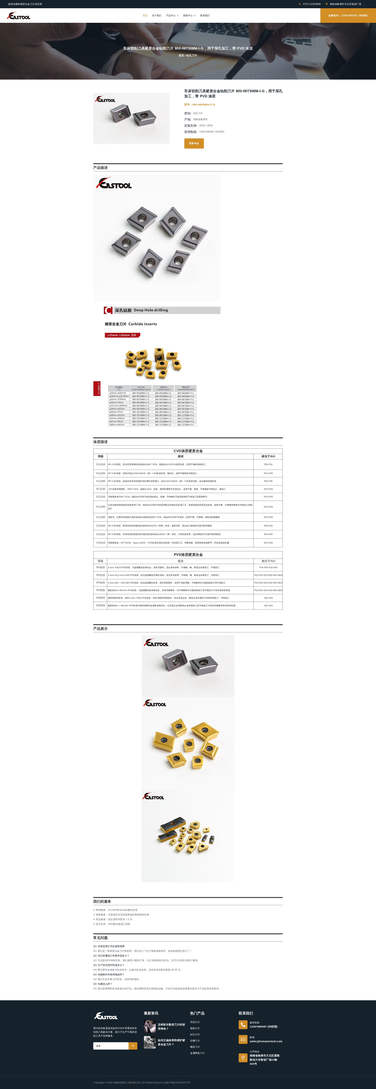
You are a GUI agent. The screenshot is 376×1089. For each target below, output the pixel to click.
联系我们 (205, 15)
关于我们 (157, 15)
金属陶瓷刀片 (197, 1053)
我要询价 (194, 143)
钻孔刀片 (191, 55)
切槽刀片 (195, 1040)
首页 (145, 15)
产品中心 (171, 15)
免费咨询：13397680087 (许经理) (348, 15)
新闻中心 (188, 15)
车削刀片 (195, 1022)
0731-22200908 (312, 4)
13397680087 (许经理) (264, 1026)
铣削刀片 (195, 1028)
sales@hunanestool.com (266, 1041)
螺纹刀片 (195, 1047)
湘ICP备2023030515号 (177, 1082)
